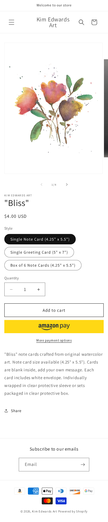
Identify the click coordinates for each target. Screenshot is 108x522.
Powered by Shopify (73, 511)
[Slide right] (66, 184)
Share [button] (16, 410)
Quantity (11, 278)
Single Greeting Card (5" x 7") (39, 252)
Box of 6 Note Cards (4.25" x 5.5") (42, 265)
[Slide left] (41, 184)
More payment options (54, 340)
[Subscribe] (82, 464)
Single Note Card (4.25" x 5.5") (40, 239)
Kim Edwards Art (44, 511)
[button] (11, 22)
